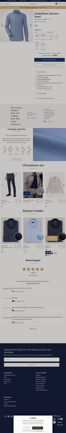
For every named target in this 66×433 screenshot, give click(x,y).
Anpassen (27, 427)
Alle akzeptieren (37, 427)
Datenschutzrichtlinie (39, 430)
